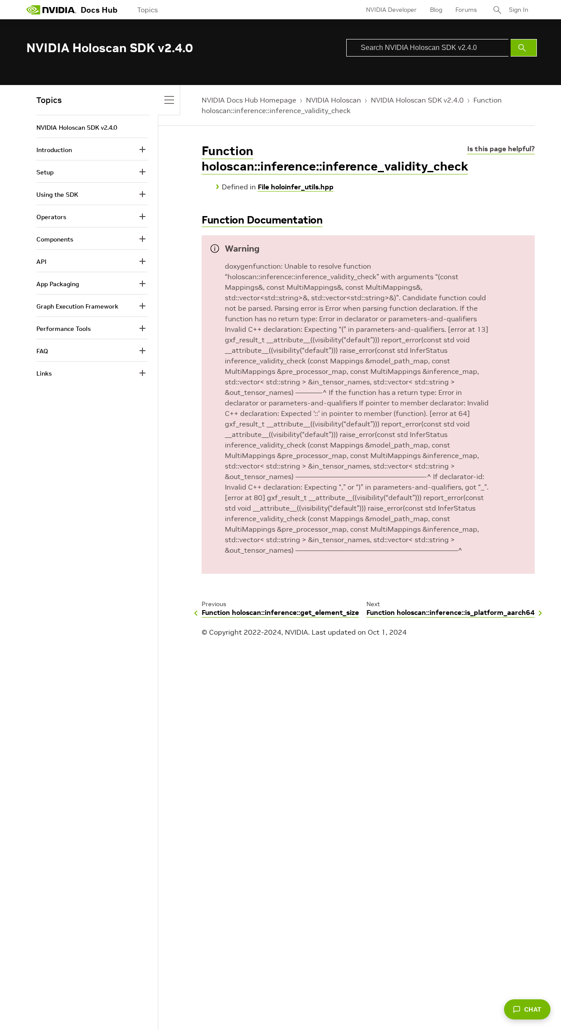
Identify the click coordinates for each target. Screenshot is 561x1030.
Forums (466, 10)
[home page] (51, 9)
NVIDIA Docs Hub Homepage (249, 100)
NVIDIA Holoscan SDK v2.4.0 (417, 100)
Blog (436, 10)
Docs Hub (99, 10)
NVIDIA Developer (391, 10)
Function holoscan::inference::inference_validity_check (335, 158)
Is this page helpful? (501, 148)
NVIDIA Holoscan (333, 100)
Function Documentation (262, 220)
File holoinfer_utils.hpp (296, 186)
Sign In (518, 10)
